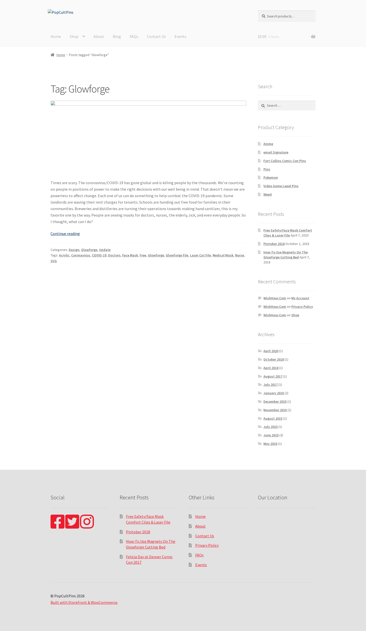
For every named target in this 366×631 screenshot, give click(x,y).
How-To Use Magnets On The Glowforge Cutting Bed (285, 254)
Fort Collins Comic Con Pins (284, 160)
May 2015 (270, 443)
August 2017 (272, 376)
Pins (266, 169)
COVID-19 (99, 255)
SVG (54, 261)
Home (56, 36)
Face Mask (130, 255)
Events (180, 36)
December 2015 (275, 401)
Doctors (114, 255)
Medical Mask (223, 255)
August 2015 (272, 418)
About (99, 36)
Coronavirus (80, 255)
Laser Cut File (200, 255)
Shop (74, 36)
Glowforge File (177, 255)
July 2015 (270, 426)
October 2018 (273, 359)
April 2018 (270, 368)
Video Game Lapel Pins (281, 186)
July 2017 (270, 384)
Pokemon (270, 177)
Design (74, 249)
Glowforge (89, 249)
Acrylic (64, 255)
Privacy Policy (302, 306)
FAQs (134, 36)
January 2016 (273, 393)
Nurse (239, 255)
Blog (117, 36)
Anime (268, 144)
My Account (300, 298)
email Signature (275, 152)
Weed (267, 194)
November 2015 (275, 410)
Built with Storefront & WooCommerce (84, 602)
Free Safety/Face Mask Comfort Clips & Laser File (287, 232)
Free (143, 255)
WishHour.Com (274, 298)
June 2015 (271, 435)
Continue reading (65, 233)
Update (105, 249)
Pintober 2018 (274, 243)
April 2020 (270, 351)
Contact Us (156, 36)
